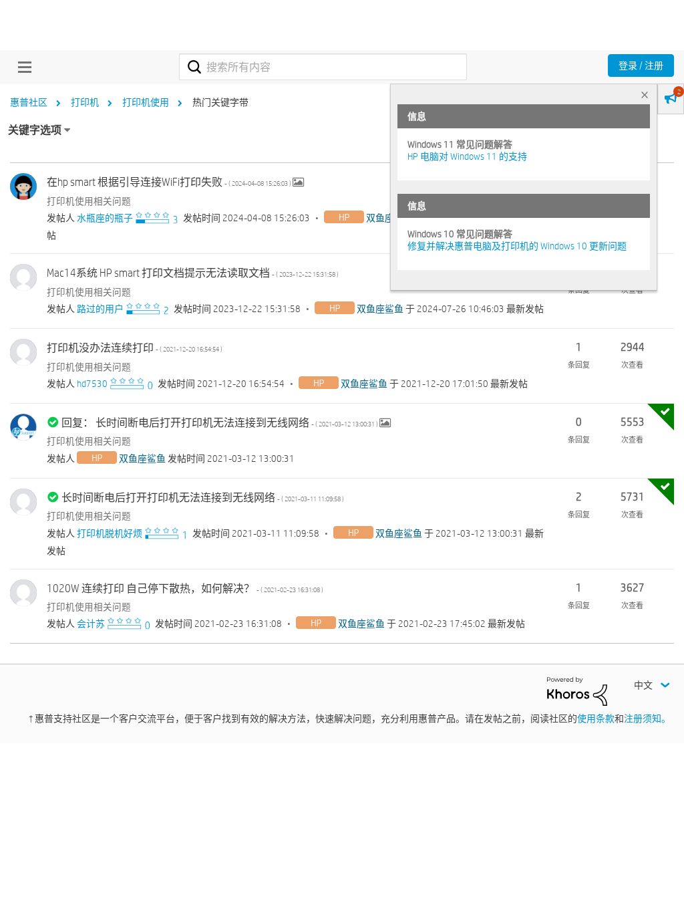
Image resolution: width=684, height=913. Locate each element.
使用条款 (596, 718)
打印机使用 (145, 102)
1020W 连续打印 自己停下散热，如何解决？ (185, 588)
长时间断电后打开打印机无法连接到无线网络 (202, 498)
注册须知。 (647, 718)
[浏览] (21, 67)
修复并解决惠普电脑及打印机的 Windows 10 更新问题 (517, 246)
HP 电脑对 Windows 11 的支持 (467, 156)
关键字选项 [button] (34, 130)
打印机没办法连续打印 (134, 348)
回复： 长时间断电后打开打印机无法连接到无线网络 (220, 423)
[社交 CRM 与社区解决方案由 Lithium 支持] (577, 690)
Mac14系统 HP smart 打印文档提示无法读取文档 (193, 273)
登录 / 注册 (641, 65)
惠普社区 (28, 102)
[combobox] (323, 66)
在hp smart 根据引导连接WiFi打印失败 (170, 182)
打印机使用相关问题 (89, 201)
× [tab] (644, 94)
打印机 (85, 102)
